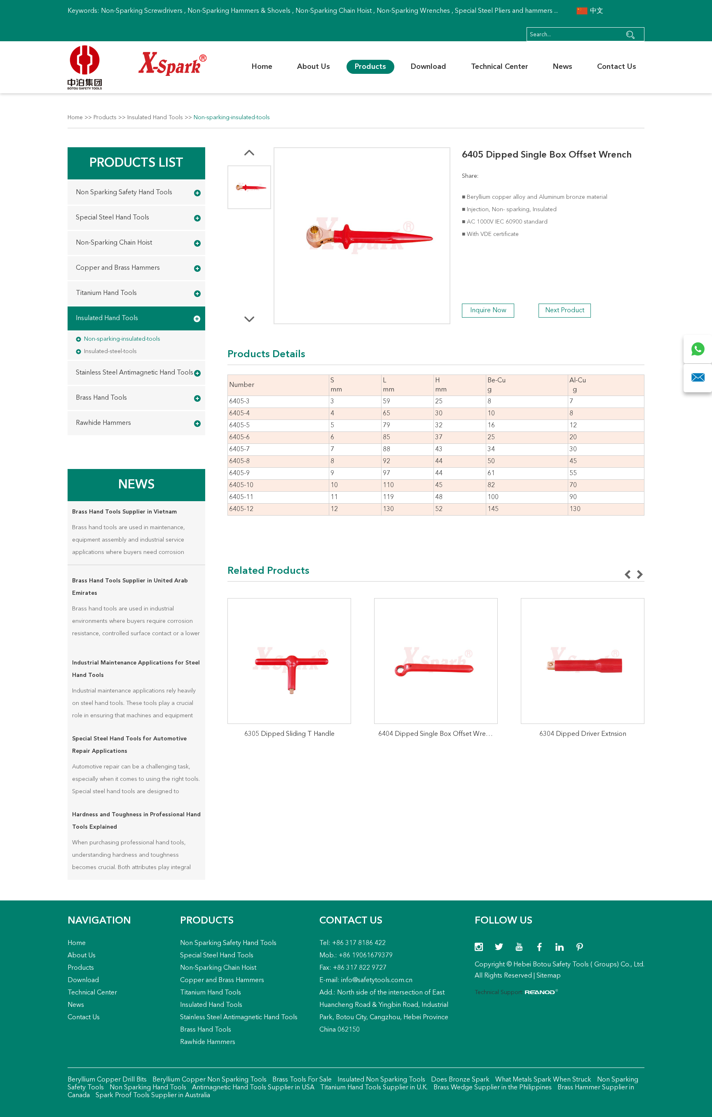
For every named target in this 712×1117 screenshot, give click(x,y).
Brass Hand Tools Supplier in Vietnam (124, 512)
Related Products (268, 571)
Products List (136, 163)
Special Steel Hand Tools (112, 217)
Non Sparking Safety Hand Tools (124, 192)
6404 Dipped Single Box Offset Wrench (437, 734)
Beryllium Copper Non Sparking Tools (209, 1080)
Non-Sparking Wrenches (413, 11)
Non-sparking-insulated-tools (232, 117)
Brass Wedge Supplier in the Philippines (492, 1087)
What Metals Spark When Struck (542, 1080)
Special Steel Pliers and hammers (504, 11)
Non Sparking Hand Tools (147, 1087)
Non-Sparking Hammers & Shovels (238, 11)
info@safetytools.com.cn (376, 980)
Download (428, 67)
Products (370, 67)
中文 (595, 11)
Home (262, 67)
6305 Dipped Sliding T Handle (289, 734)
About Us (313, 67)
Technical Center (499, 67)
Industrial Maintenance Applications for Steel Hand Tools (136, 669)
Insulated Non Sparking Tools (380, 1080)
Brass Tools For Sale (301, 1080)
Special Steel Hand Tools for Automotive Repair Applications (129, 745)
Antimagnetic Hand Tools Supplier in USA (252, 1087)
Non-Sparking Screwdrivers (142, 11)
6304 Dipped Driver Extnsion (582, 734)
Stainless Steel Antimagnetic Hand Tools (134, 373)
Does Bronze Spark (459, 1080)
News (562, 67)
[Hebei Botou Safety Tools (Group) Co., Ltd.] (137, 67)
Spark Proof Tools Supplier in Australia (152, 1095)
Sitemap (548, 976)
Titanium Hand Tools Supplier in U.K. (373, 1087)
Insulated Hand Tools (155, 117)
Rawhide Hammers (103, 423)
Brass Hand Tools (101, 398)
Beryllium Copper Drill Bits (107, 1080)
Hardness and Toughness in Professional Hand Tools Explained (136, 821)
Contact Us (616, 67)
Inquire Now (488, 310)
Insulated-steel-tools (110, 351)
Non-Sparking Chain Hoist (333, 11)
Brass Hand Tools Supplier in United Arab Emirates (130, 587)
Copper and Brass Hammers (118, 268)
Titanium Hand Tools (106, 293)
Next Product (564, 310)
